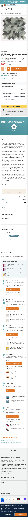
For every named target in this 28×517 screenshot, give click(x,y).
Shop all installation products (10, 437)
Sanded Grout (9, 311)
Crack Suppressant (18, 366)
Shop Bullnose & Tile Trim (13, 289)
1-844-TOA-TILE (5, 469)
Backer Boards (9, 366)
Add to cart (18, 68)
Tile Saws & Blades (10, 421)
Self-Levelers (9, 368)
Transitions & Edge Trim (11, 294)
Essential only (8, 514)
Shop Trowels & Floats (12, 416)
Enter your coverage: (7, 86)
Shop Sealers (10, 390)
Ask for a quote (16, 106)
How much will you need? (8, 83)
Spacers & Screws (10, 419)
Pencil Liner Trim (9, 292)
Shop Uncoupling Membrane (13, 363)
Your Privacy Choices (12, 511)
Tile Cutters (18, 419)
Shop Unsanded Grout (12, 308)
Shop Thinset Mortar (11, 334)
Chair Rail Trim (18, 292)
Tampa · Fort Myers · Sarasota (17, 473)
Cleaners (8, 393)
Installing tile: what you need (7, 440)
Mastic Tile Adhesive (10, 339)
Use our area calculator (8, 102)
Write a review (14, 235)
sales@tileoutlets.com (6, 471)
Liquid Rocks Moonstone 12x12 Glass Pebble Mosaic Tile (14, 13)
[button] (11, 9)
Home (2, 13)
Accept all (21, 514)
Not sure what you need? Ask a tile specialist (11, 442)
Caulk (15, 311)
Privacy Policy (4, 511)
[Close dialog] (25, 244)
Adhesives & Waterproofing (12, 337)
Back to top (13, 450)
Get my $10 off (14, 271)
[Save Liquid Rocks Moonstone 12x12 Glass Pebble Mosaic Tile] (24, 17)
